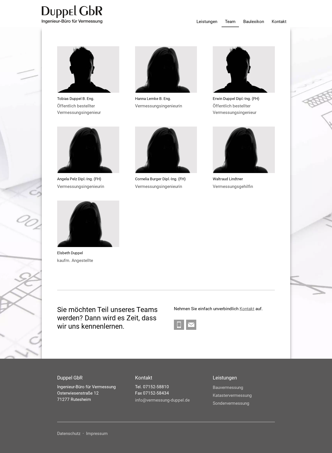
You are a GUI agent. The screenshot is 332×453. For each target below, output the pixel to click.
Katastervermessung (232, 395)
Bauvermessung (228, 387)
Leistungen (206, 21)
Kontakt (279, 21)
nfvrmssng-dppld (161, 400)
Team (230, 21)
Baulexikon (253, 21)
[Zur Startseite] (72, 14)
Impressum (97, 433)
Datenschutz (68, 433)
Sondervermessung (231, 403)
